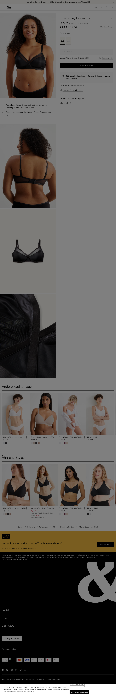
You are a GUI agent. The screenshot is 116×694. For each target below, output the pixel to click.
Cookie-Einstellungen (77, 685)
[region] (58, 689)
